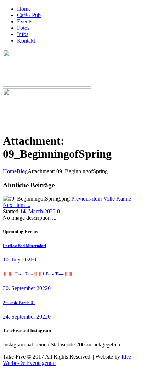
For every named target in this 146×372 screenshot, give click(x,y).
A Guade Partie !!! (19, 302)
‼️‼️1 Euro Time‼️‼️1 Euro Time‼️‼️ (38, 274)
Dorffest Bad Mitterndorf (24, 245)
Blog (22, 171)
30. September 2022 (25, 288)
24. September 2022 (25, 317)
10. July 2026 (18, 260)
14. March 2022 (38, 211)
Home (10, 171)
